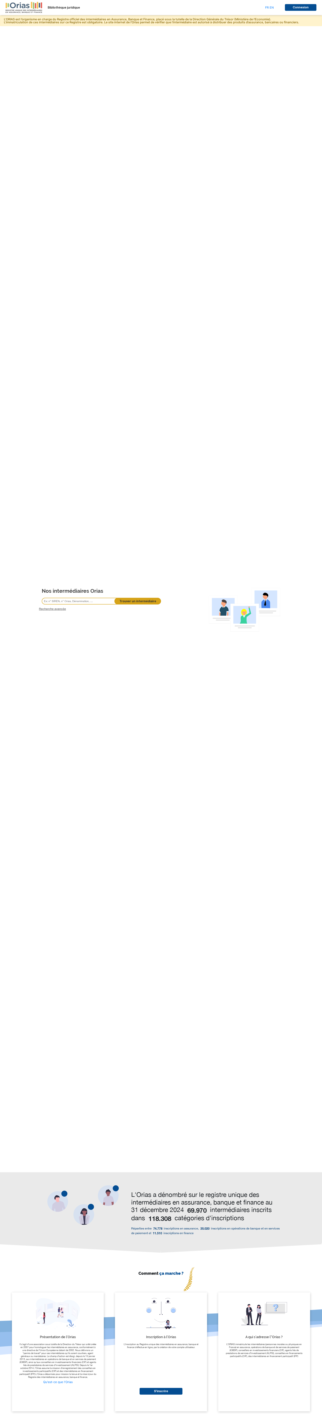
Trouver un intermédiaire (137, 601)
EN (272, 7)
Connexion (301, 7)
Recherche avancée (52, 608)
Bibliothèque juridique (64, 7)
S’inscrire (161, 1391)
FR (267, 7)
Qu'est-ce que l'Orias (58, 1382)
